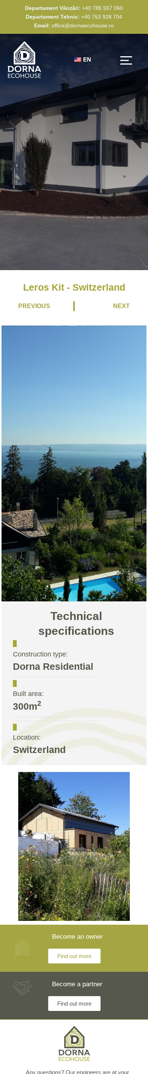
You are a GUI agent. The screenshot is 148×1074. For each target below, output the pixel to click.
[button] (126, 59)
